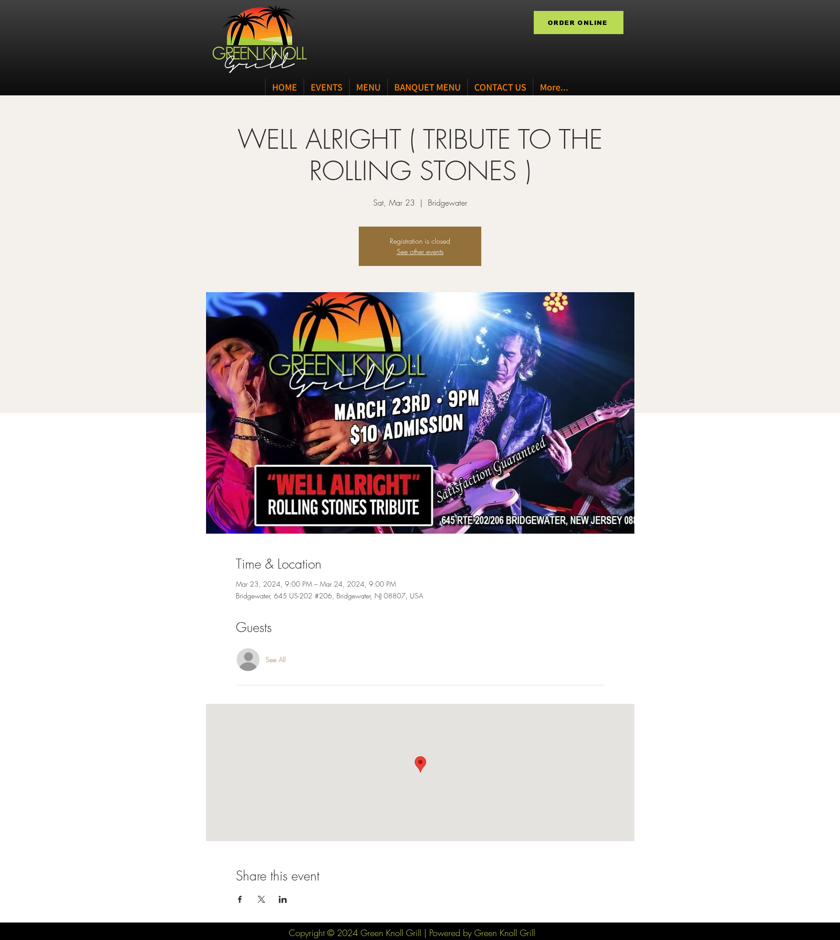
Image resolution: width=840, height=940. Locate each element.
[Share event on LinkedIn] (283, 899)
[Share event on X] (261, 899)
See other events (420, 251)
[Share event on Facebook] (240, 899)
